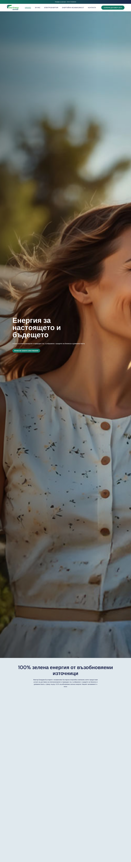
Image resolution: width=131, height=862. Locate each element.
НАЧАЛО (28, 8)
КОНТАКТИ (92, 8)
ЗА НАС (37, 8)
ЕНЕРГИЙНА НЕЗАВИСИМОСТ (73, 8)
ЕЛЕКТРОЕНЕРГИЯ (51, 8)
